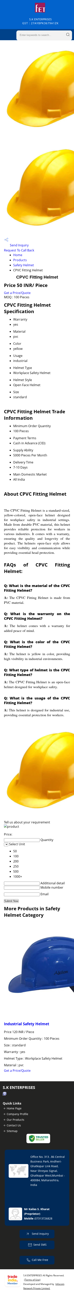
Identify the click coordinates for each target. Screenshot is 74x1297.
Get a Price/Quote (17, 293)
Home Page (14, 1108)
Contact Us (14, 1125)
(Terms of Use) (32, 1279)
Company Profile (17, 1114)
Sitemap (12, 1131)
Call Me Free (40, 1260)
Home (17, 255)
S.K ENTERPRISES (40, 21)
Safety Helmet (23, 265)
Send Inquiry (19, 245)
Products (20, 260)
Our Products (15, 1120)
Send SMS (40, 1244)
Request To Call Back (19, 250)
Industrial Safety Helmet (26, 1023)
